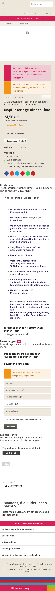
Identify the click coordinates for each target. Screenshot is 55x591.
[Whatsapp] (28, 173)
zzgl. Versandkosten (19, 121)
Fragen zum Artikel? (16, 141)
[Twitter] (17, 173)
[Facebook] (6, 173)
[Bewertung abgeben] (27, 114)
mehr (27, 190)
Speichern (10, 427)
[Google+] (12, 173)
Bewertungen (8, 341)
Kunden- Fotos (8, 434)
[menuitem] (5, 12)
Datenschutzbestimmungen (26, 101)
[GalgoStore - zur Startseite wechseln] (13, 4)
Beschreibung (8, 185)
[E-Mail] (33, 173)
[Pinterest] (22, 173)
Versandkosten (42, 564)
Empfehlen (19, 133)
